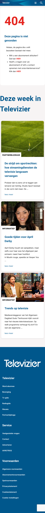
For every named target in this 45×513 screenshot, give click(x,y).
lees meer (9, 194)
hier (18, 58)
